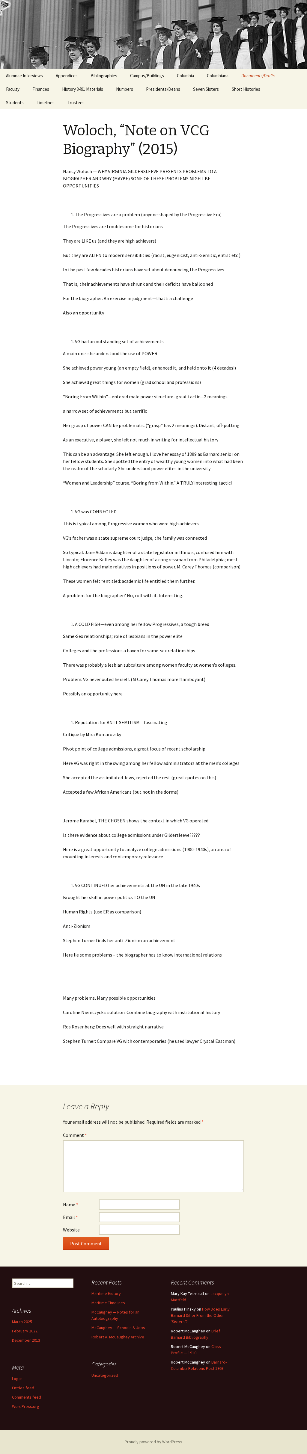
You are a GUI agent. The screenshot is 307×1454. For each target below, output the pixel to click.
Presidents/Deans (163, 89)
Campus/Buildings (147, 75)
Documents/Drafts (258, 75)
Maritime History (106, 1293)
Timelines (46, 102)
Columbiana (217, 75)
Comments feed (26, 1397)
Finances (40, 89)
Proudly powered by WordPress (153, 1441)
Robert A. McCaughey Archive (117, 1337)
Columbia (185, 75)
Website (71, 1230)
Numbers (124, 89)
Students (15, 102)
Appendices (67, 75)
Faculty (12, 89)
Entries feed (23, 1388)
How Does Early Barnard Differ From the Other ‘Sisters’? (200, 1315)
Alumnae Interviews (24, 75)
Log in (17, 1378)
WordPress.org (25, 1406)
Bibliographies (104, 75)
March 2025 (22, 1321)
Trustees (76, 102)
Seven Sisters (206, 89)
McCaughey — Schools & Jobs (118, 1327)
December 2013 (26, 1340)
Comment (75, 1135)
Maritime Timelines (108, 1302)
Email (70, 1217)
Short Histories (246, 89)
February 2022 (24, 1331)
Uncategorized (104, 1375)
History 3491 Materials (82, 89)
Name (70, 1205)
